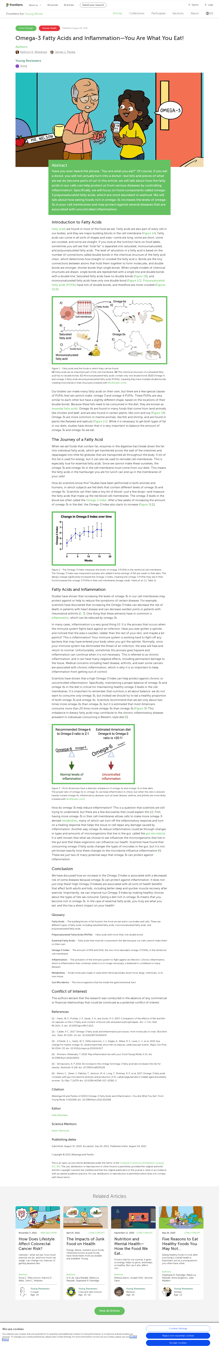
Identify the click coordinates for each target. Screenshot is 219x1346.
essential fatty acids (65, 408)
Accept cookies (178, 1342)
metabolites (69, 820)
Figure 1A (149, 233)
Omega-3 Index (96, 500)
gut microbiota (155, 833)
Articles (117, 13)
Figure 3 (140, 708)
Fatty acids (59, 229)
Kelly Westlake (60, 1115)
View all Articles (109, 1310)
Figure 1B (141, 276)
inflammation (60, 617)
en (211, 13)
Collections (136, 13)
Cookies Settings (178, 1328)
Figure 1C (134, 280)
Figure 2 (145, 504)
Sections (178, 13)
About (195, 13)
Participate (158, 13)
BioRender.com (116, 382)
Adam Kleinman (60, 1130)
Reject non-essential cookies (178, 1335)
